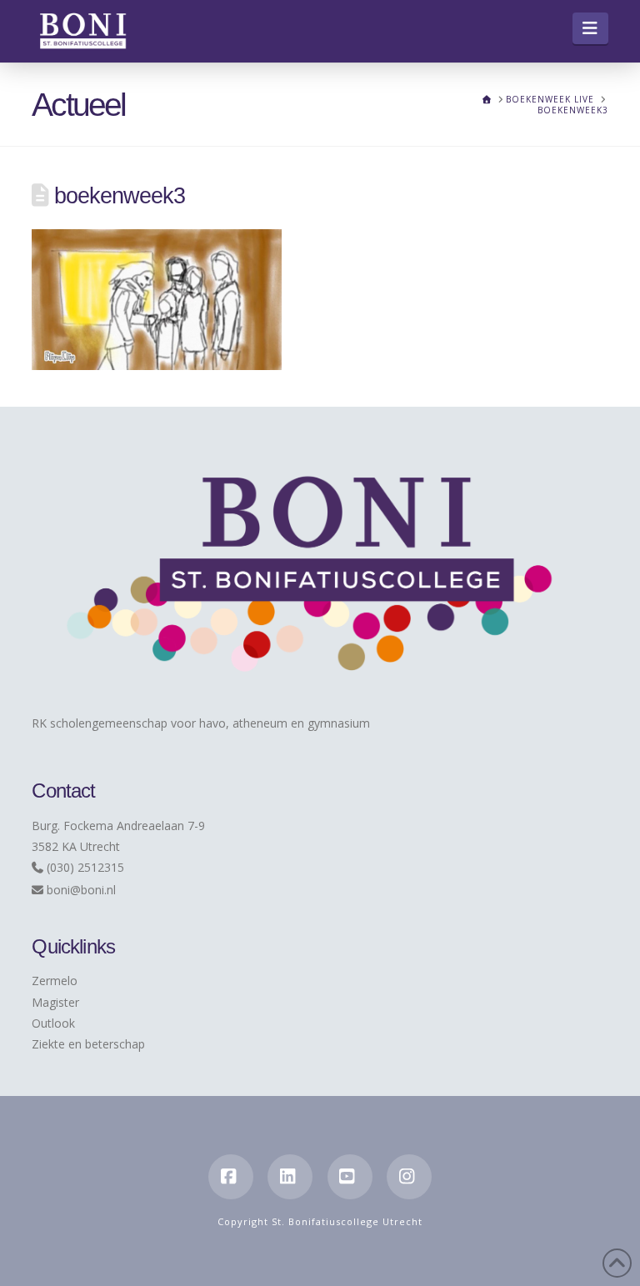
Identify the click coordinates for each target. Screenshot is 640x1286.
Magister (55, 1002)
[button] (590, 28)
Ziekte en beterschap (88, 1044)
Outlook (53, 1023)
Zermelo (55, 980)
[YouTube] (350, 1176)
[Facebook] (230, 1176)
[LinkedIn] (290, 1176)
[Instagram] (409, 1176)
